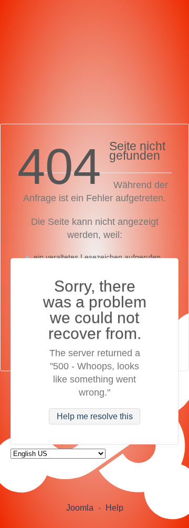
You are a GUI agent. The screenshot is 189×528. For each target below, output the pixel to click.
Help (114, 507)
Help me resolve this (95, 416)
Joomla (79, 507)
